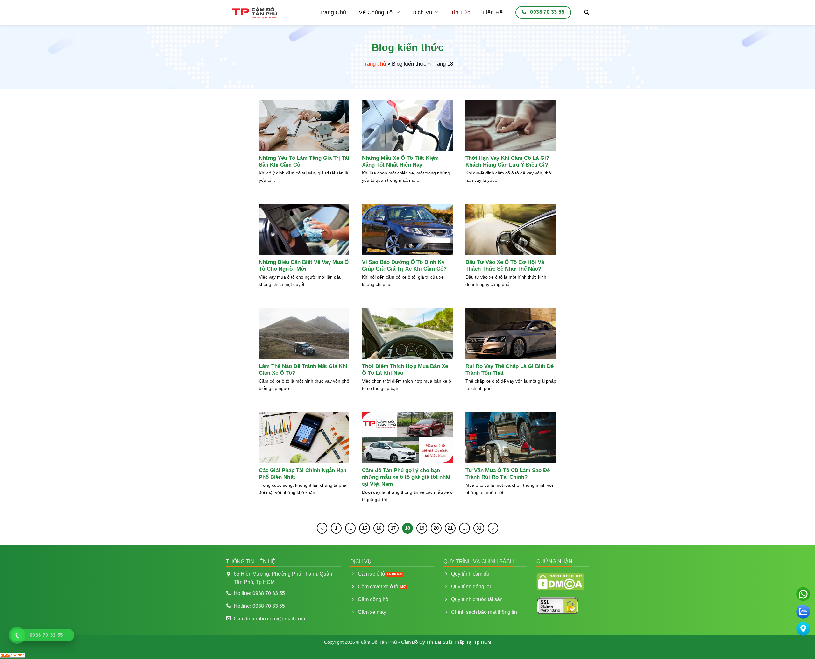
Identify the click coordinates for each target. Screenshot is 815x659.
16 (378, 528)
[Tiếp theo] (493, 528)
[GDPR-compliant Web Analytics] (12, 654)
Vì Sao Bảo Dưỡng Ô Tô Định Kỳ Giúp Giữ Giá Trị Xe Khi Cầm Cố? (404, 265)
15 (364, 528)
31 (478, 528)
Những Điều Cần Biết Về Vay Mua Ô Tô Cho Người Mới (304, 265)
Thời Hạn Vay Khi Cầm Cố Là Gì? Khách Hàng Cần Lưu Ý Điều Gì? (507, 161)
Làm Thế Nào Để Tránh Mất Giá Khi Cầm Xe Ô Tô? (303, 369)
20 (436, 528)
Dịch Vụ (422, 12)
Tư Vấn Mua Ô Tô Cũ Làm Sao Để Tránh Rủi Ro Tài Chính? (507, 473)
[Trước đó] (322, 528)
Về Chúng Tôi (376, 12)
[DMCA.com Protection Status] (560, 581)
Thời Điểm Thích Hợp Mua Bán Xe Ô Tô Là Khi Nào (405, 369)
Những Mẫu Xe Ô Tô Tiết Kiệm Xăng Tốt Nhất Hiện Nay (400, 161)
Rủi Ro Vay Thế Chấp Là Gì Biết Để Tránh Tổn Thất (509, 369)
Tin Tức (460, 12)
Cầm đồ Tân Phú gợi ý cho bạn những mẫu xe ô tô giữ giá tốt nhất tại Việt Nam (406, 477)
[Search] (586, 12)
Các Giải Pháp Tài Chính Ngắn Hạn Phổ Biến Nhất (302, 473)
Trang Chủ (332, 12)
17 (393, 528)
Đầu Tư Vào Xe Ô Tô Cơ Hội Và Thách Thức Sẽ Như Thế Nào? (504, 265)
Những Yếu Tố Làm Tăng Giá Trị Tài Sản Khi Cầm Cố (304, 161)
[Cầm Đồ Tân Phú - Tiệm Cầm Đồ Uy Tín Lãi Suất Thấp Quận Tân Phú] (254, 12)
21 (450, 528)
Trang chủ (374, 63)
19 (421, 528)
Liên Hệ (493, 12)
